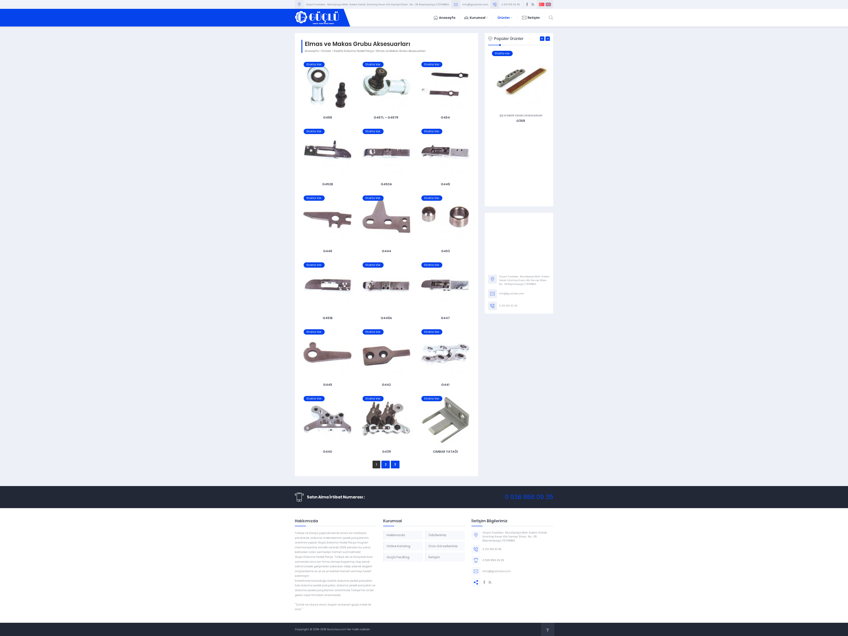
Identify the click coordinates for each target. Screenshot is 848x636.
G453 (445, 251)
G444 (386, 251)
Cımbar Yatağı (445, 451)
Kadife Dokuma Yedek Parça (354, 51)
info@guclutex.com (475, 4)
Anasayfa (447, 17)
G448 (445, 184)
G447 (445, 318)
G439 (386, 451)
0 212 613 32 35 (511, 4)
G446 (327, 251)
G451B (328, 318)
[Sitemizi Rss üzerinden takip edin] (533, 4)
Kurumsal (477, 17)
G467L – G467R (386, 117)
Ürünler (504, 17)
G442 (386, 384)
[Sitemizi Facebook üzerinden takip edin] (527, 4)
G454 (445, 117)
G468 (327, 117)
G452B (327, 184)
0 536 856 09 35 (529, 497)
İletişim (534, 17)
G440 (327, 451)
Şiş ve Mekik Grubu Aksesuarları (519, 115)
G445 (327, 384)
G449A (386, 318)
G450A (386, 184)
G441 (445, 384)
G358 (519, 121)
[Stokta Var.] (327, 109)
